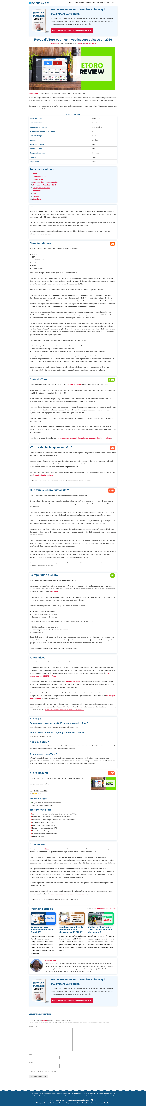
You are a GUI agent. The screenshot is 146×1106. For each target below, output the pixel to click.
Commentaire (33, 1026)
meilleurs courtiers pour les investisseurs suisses (64, 710)
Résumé (36, 196)
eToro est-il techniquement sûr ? (45, 182)
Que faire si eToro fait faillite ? (44, 185)
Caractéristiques (39, 176)
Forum (106, 2)
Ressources (94, 2)
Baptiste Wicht (54, 43)
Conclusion (37, 199)
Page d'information (73, 1103)
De (116, 2)
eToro (35, 174)
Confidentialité (87, 1103)
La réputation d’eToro (41, 188)
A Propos (39, 1103)
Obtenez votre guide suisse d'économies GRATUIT (72, 30)
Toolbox (75, 2)
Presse (61, 1103)
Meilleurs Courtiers (90, 43)
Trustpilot (54, 592)
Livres (70, 2)
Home (46, 1103)
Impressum (98, 1103)
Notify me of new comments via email (44, 1071)
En (113, 2)
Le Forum (54, 1103)
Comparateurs (84, 2)
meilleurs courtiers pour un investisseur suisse (69, 894)
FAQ (34, 193)
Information (33, 93)
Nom (31, 1054)
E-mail (31, 1063)
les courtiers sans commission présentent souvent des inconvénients (84, 438)
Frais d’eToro (38, 179)
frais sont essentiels (74, 384)
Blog (101, 2)
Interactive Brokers (73, 682)
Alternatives (37, 190)
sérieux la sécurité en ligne (42, 475)
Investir (80, 43)
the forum (44, 1020)
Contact (107, 1103)
